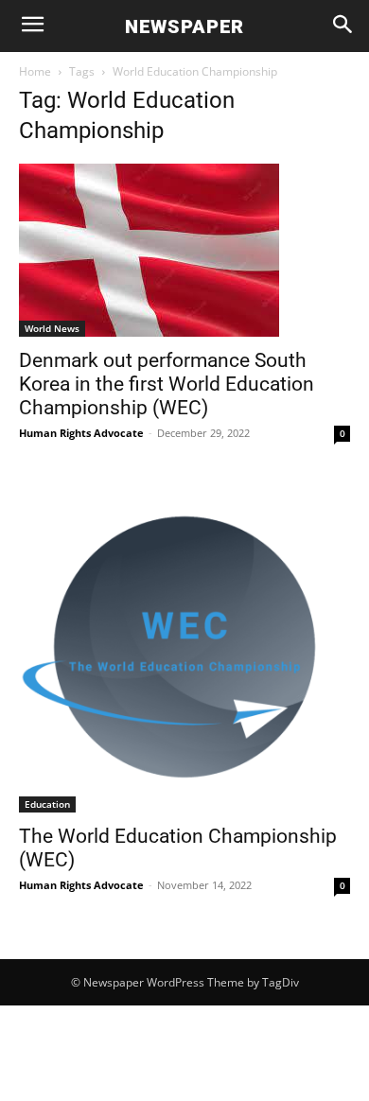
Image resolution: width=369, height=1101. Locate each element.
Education (47, 804)
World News (52, 328)
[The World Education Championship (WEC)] (184, 647)
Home (35, 71)
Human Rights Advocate (81, 433)
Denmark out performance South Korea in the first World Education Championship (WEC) (166, 384)
